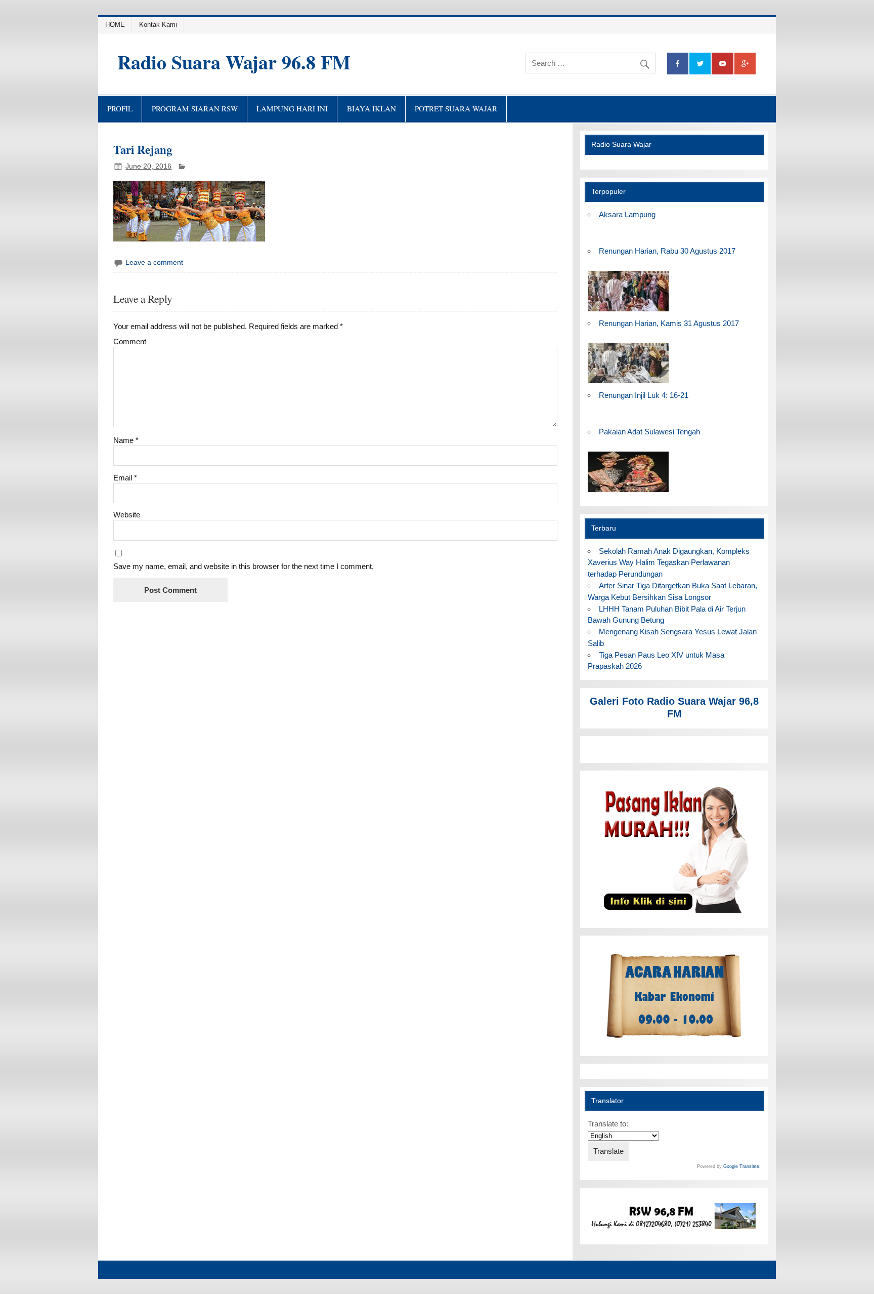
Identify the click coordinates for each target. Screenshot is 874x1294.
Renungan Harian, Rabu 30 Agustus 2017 (667, 251)
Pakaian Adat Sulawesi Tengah (649, 431)
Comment (129, 341)
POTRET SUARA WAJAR (456, 108)
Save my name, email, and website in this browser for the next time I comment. (243, 566)
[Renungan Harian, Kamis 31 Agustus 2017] (628, 383)
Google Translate (741, 1166)
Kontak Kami (158, 24)
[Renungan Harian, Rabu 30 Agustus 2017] (628, 311)
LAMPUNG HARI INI (292, 108)
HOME (115, 24)
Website (126, 514)
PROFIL (120, 108)
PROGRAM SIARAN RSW (195, 108)
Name (126, 440)
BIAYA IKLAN (371, 108)
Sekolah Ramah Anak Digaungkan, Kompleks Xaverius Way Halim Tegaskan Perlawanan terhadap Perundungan (668, 563)
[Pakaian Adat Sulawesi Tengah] (628, 492)
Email (125, 477)
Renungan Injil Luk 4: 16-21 (643, 395)
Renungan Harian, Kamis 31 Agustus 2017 (669, 323)
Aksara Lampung (627, 214)
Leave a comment (154, 262)
